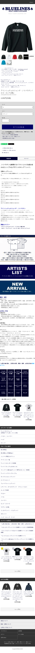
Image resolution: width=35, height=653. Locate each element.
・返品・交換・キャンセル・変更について (11, 136)
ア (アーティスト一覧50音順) (18, 70)
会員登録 (20, 630)
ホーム (3, 69)
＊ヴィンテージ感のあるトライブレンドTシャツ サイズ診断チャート (17, 539)
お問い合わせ (3, 637)
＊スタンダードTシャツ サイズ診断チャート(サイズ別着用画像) (17, 527)
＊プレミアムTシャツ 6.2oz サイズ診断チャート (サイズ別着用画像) (17, 531)
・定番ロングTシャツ (17, 75)
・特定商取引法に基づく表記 (8, 138)
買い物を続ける (5, 152)
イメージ (26, 158)
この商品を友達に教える (7, 148)
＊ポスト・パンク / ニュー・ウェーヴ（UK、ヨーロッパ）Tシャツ (15, 228)
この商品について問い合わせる (9, 150)
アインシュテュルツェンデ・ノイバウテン (10, 71)
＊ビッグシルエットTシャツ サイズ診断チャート (13, 535)
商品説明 (9, 158)
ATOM (29, 643)
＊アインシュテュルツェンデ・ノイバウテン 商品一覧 (12, 226)
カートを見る (21, 634)
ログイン (2, 634)
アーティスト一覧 (8, 70)
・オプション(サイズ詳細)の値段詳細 (10, 134)
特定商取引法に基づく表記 (9, 643)
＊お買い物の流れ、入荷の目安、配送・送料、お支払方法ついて (17, 524)
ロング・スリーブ (8, 72)
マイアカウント (4, 630)
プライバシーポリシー (19, 643)
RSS (27, 643)
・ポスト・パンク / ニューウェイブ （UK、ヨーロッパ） (13, 85)
